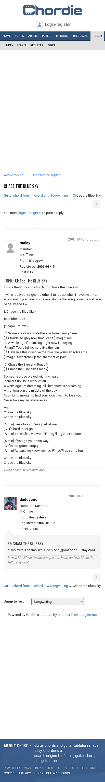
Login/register (58, 24)
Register (36, 45)
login (22, 213)
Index (9, 45)
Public (46, 36)
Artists (32, 36)
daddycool (29, 499)
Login (50, 45)
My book (62, 36)
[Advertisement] (52, 105)
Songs (19, 36)
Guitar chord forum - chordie (24, 195)
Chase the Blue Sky (21, 186)
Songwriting (59, 195)
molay (25, 243)
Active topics (13, 175)
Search (22, 45)
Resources (80, 36)
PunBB (30, 615)
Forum (97, 36)
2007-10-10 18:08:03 (83, 239)
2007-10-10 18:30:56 (83, 496)
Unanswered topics (46, 175)
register (36, 213)
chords (64, 773)
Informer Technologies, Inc (77, 615)
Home (7, 36)
